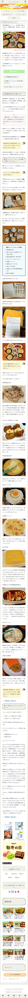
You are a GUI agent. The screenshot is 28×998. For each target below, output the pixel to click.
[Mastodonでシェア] (11, 600)
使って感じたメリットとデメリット (14, 86)
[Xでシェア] (5, 600)
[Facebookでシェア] (5, 604)
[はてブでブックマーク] (11, 604)
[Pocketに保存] (17, 604)
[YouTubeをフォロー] (15, 891)
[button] (18, 877)
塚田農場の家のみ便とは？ (12, 76)
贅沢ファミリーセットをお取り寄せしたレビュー (13, 81)
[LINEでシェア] (23, 604)
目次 (13, 71)
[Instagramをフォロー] (12, 891)
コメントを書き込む (14, 974)
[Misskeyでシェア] (23, 600)
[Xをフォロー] (9, 891)
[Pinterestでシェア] (8, 608)
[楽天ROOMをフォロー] (18, 891)
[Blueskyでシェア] (17, 600)
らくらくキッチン (14, 2)
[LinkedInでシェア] (14, 608)
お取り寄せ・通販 (7, 863)
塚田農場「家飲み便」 (11, 700)
